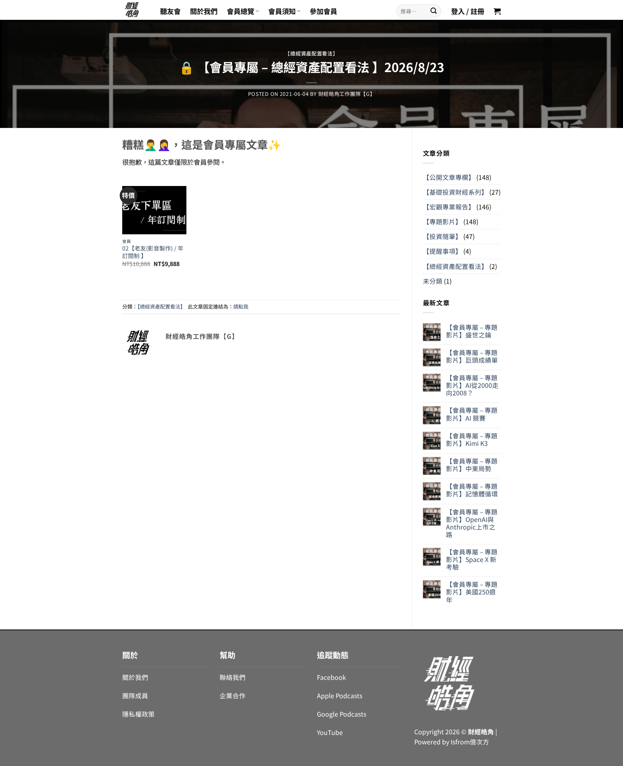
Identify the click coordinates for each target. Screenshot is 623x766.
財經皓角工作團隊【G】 (346, 93)
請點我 (240, 306)
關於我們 (203, 11)
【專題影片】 (442, 221)
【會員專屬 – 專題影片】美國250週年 (472, 591)
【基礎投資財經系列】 (455, 191)
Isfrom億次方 (470, 741)
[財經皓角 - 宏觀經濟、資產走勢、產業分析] (135, 10)
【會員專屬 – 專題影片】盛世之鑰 (472, 330)
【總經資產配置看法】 (311, 53)
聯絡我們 (233, 677)
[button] (497, 11)
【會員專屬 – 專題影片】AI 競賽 (472, 413)
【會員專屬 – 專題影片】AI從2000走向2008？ (472, 385)
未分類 (432, 280)
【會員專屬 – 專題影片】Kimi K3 (472, 439)
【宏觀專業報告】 (449, 206)
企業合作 (233, 695)
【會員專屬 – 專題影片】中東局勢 (472, 464)
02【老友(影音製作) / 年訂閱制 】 (153, 252)
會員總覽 (240, 11)
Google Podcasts (341, 713)
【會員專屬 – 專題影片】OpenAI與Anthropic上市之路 (472, 523)
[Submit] (433, 11)
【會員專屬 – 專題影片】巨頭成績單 (472, 356)
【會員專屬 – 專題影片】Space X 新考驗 (472, 559)
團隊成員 (135, 695)
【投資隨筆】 (442, 236)
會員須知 (282, 11)
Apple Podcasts (339, 695)
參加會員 (323, 11)
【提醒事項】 (442, 251)
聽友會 (170, 11)
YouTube (330, 732)
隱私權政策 (138, 713)
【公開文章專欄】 (449, 177)
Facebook (331, 677)
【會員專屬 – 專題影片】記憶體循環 (472, 489)
